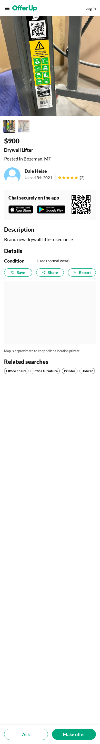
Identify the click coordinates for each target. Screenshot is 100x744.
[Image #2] (23, 126)
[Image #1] (9, 126)
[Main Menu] (7, 8)
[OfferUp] (24, 8)
